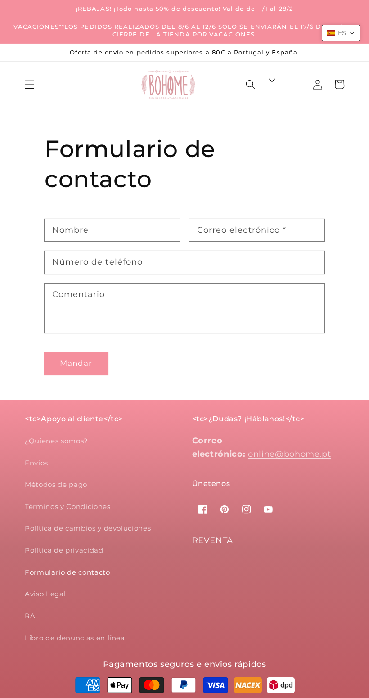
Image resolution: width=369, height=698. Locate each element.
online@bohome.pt (289, 454)
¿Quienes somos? (56, 441)
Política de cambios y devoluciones (88, 528)
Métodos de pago (56, 484)
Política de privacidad (64, 550)
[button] (29, 84)
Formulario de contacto (67, 572)
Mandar (76, 363)
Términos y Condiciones (68, 506)
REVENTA (213, 540)
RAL (32, 616)
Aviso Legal (45, 594)
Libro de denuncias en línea (75, 638)
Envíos (36, 463)
